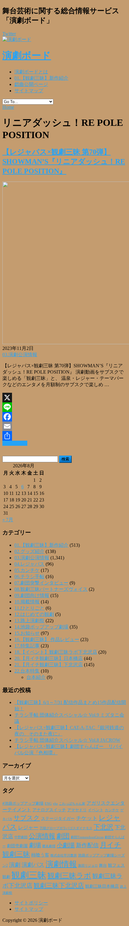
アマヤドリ (77, 810)
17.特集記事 (27, 645)
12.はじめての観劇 (34, 614)
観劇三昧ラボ (69, 876)
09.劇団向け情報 (31, 595)
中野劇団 (21, 837)
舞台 (103, 865)
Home (8, 107)
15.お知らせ (27, 633)
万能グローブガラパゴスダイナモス (66, 828)
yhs (55, 803)
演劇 (14, 865)
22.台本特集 (27, 670)
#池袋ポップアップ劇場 (23, 803)
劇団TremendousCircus (87, 837)
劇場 (35, 845)
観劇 (6, 876)
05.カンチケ (27, 570)
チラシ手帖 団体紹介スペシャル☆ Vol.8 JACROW (67, 740)
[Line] (64, 407)
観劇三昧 (28, 875)
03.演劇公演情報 (19, 354)
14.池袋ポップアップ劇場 (41, 626)
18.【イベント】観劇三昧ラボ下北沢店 (55, 652)
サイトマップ (28, 90)
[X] (64, 397)
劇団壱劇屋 (17, 846)
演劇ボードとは (31, 71)
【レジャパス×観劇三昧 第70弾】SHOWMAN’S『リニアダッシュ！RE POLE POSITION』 (63, 161)
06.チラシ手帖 (29, 576)
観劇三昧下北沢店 (59, 885)
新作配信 (87, 845)
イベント (96, 810)
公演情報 (42, 836)
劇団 (63, 836)
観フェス (116, 865)
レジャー (28, 827)
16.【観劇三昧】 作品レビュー (46, 639)
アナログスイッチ (49, 810)
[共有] (64, 436)
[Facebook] (64, 417)
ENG (48, 803)
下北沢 (103, 827)
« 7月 (7, 519)
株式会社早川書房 (63, 855)
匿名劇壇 (49, 846)
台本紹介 (36, 677)
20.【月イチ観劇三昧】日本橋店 (48, 658)
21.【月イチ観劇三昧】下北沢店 (48, 664)
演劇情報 (61, 864)
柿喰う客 (40, 855)
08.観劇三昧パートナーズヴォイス (51, 589)
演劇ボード (26, 55)
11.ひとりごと (29, 608)
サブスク (27, 818)
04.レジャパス (29, 564)
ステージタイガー (58, 818)
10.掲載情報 (27, 601)
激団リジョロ (88, 865)
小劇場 (66, 845)
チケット (87, 818)
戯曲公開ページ (31, 84)
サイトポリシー (31, 902)
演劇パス (33, 865)
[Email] (64, 426)
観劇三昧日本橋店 (102, 886)
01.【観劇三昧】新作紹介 (41, 78)
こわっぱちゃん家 (72, 803)
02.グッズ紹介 (29, 551)
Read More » (14, 443)
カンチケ (112, 810)
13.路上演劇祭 (29, 620)
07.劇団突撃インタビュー (41, 582)
